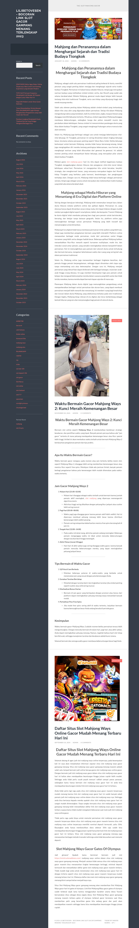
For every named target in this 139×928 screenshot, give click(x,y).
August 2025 (20, 212)
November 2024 (21, 246)
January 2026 (21, 190)
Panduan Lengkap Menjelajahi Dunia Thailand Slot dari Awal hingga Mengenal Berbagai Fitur (28, 121)
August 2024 (20, 259)
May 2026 (19, 173)
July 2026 (19, 164)
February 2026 (21, 186)
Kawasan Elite (21, 338)
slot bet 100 (20, 369)
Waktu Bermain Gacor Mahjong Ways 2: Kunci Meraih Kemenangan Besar (88, 406)
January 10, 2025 (62, 61)
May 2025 (19, 220)
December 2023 (21, 294)
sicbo (18, 364)
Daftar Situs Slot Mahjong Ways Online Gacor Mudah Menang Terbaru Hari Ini (88, 733)
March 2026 (20, 181)
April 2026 (19, 177)
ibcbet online (20, 334)
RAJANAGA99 (21, 351)
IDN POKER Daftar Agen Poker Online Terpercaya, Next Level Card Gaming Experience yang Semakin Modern (29, 86)
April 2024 (19, 276)
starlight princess (22, 403)
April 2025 (19, 225)
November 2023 (21, 298)
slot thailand (20, 390)
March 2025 (20, 229)
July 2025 (19, 216)
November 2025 (21, 199)
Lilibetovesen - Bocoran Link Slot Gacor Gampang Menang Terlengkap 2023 (28, 23)
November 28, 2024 (62, 413)
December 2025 (21, 194)
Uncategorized (21, 407)
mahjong (19, 424)
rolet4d (18, 356)
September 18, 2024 (62, 742)
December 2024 (21, 242)
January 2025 (21, 238)
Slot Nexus (19, 382)
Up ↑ (113, 923)
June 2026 (19, 168)
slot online (19, 386)
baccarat (19, 325)
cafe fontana (20, 330)
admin (74, 61)
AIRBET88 (19, 321)
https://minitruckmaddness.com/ (68, 858)
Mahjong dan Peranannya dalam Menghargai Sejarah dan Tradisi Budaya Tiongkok (83, 51)
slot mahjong (90, 498)
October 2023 (21, 302)
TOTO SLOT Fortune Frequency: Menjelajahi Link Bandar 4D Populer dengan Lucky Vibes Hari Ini (28, 95)
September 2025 (21, 207)
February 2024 (21, 285)
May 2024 (19, 272)
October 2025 (21, 203)
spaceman (19, 399)
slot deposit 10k (21, 373)
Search (19, 61)
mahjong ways (21, 343)
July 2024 (19, 264)
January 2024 (21, 289)
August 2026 (20, 160)
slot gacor (19, 377)
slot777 (18, 395)
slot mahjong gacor (75, 162)
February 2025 (21, 233)
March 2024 (20, 281)
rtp (17, 360)
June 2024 (19, 268)
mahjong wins (20, 347)
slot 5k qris (20, 428)
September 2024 (21, 255)
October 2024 (21, 250)
